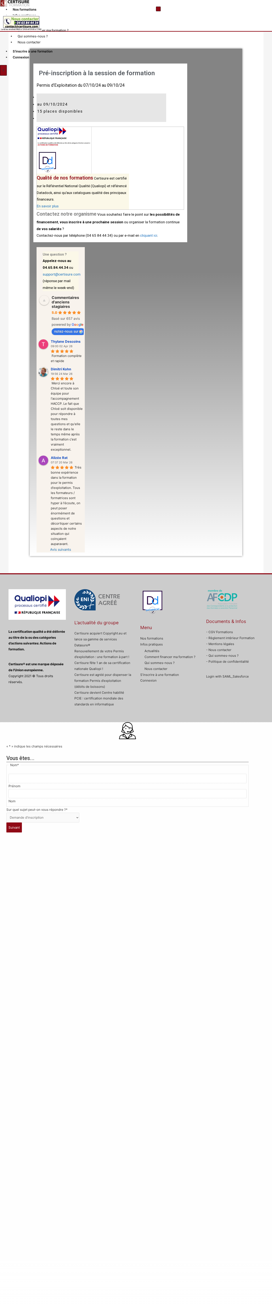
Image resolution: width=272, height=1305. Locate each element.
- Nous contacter (218, 650)
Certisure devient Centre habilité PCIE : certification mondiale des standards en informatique (99, 698)
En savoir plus (48, 206)
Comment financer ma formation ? (43, 30)
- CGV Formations (219, 632)
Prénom (14, 786)
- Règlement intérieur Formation (230, 638)
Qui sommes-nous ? (33, 36)
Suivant (14, 827)
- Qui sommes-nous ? (222, 656)
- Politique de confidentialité (227, 662)
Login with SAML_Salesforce (227, 676)
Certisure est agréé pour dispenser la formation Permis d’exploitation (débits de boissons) (102, 681)
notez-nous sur (66, 331)
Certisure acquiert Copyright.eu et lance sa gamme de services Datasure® (100, 639)
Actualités (151, 651)
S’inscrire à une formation (32, 51)
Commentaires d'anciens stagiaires (65, 302)
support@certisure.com (62, 274)
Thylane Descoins (66, 341)
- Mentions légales (220, 644)
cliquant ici (148, 235)
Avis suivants (60, 549)
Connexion (21, 57)
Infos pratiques (151, 644)
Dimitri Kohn (61, 369)
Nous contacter (29, 42)
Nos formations (24, 9)
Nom (12, 801)
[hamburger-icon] (158, 9)
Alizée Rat (59, 458)
